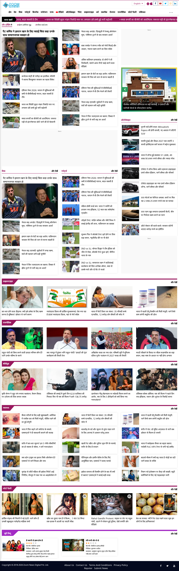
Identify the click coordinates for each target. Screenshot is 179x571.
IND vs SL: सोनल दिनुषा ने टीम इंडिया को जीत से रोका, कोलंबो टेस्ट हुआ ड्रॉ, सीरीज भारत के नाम (98, 252)
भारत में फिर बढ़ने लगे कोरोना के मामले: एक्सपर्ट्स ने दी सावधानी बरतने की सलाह (37, 431)
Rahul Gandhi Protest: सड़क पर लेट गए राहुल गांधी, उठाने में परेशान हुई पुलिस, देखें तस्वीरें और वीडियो (111, 521)
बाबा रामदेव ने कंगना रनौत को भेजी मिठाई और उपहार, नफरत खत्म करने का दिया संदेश (98, 47)
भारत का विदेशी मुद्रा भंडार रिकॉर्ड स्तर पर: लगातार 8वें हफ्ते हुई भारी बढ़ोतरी (53, 19)
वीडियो (61, 12)
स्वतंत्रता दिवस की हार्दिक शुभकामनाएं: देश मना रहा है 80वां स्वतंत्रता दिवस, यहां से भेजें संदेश (66, 313)
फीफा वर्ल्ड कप (41, 24)
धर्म (97, 12)
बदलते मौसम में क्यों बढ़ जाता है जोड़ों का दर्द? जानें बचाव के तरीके (158, 459)
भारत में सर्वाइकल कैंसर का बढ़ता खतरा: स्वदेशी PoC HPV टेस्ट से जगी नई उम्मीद (157, 445)
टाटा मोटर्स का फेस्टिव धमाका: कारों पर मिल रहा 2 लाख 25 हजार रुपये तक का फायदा (158, 199)
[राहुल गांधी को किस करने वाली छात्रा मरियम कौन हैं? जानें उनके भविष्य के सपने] (22, 337)
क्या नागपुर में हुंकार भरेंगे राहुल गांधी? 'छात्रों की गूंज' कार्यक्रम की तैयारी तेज (67, 354)
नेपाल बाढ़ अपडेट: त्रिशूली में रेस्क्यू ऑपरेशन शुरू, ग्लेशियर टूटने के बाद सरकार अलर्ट (98, 33)
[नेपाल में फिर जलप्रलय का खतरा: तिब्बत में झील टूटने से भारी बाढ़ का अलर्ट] (70, 120)
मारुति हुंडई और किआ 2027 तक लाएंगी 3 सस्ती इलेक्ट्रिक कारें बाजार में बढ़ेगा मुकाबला (158, 142)
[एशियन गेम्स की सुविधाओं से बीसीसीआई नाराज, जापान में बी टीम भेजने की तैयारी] (70, 92)
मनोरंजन (44, 12)
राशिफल (142, 12)
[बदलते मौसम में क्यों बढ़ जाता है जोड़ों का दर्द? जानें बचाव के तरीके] (130, 461)
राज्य (51, 12)
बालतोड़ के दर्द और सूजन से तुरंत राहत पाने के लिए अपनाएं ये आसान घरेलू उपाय (98, 431)
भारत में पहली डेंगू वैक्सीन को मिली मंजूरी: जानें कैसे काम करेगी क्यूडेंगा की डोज (155, 313)
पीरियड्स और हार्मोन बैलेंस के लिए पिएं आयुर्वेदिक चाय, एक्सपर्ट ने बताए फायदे (96, 459)
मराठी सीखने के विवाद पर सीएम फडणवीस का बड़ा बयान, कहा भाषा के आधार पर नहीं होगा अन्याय (155, 354)
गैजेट (80, 12)
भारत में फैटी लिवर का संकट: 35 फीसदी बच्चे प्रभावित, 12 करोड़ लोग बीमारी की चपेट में (108, 313)
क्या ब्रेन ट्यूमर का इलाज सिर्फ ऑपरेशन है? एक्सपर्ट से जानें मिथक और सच (38, 459)
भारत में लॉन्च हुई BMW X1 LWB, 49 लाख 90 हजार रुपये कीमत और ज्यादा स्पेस (157, 157)
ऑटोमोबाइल (70, 12)
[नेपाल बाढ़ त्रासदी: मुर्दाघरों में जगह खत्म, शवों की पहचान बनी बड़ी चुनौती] (70, 106)
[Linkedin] (175, 3)
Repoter (88, 568)
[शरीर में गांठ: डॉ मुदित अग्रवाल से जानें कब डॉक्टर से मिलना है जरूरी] (130, 433)
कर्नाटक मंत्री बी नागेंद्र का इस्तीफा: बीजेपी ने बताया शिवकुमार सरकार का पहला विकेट (38, 78)
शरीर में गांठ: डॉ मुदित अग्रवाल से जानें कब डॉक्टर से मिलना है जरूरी (157, 431)
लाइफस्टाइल (89, 12)
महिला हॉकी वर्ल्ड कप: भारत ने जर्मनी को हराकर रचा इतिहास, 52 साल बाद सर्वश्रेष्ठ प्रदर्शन (97, 209)
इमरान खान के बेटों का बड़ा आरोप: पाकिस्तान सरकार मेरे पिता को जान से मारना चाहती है (98, 75)
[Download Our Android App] (148, 3)
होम (10, 12)
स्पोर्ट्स (27, 12)
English (137, 3)
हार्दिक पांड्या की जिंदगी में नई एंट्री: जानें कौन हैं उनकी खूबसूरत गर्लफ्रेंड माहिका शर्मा (20, 520)
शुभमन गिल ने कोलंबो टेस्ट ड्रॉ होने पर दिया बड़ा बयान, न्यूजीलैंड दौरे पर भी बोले (98, 236)
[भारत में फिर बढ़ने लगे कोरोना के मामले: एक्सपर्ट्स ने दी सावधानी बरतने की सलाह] (11, 433)
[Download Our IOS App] (151, 3)
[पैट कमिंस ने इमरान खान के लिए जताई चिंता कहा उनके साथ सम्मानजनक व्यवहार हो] (30, 54)
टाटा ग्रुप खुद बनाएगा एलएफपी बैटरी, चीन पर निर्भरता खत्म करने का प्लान (157, 213)
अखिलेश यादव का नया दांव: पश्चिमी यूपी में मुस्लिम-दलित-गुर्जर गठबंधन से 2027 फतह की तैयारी (110, 354)
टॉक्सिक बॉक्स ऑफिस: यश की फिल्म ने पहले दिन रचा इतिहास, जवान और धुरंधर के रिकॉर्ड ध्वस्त (155, 395)
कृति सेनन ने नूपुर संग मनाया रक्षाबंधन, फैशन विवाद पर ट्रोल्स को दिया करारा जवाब (21, 395)
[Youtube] (160, 3)
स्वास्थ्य (6, 407)
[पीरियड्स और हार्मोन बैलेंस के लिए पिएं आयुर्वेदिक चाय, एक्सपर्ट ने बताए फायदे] (70, 461)
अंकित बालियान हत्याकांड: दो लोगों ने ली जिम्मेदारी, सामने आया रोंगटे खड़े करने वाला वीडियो (97, 63)
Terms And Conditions (100, 565)
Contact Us (81, 565)
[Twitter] (165, 3)
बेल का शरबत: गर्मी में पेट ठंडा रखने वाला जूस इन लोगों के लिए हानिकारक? (155, 520)
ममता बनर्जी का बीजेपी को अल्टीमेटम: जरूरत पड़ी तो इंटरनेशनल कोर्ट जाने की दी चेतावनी (132, 19)
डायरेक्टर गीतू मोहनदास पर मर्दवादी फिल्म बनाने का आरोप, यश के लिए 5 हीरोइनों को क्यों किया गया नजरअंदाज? (110, 396)
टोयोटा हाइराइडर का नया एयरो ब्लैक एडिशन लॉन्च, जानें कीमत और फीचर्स (158, 185)
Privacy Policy (121, 565)
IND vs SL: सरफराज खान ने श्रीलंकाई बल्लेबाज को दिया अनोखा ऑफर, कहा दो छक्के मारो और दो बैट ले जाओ (97, 266)
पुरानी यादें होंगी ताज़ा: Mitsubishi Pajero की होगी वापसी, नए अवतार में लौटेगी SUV (158, 130)
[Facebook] (155, 3)
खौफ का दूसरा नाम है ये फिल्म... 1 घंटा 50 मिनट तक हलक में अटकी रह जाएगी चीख (65, 520)
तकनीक (104, 12)
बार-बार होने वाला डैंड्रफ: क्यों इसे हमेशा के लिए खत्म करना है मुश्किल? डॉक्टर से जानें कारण (22, 313)
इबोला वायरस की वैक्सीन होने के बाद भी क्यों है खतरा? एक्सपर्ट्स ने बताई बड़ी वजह (98, 473)
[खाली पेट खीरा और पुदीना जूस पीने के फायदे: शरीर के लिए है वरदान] (70, 447)
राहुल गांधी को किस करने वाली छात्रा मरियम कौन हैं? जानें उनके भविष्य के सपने (22, 354)
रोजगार (112, 12)
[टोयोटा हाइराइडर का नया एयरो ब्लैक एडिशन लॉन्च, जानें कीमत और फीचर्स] (130, 187)
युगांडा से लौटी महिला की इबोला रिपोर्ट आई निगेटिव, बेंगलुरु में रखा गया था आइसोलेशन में (39, 473)
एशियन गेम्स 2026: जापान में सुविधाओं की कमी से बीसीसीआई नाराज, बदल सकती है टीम (38, 93)
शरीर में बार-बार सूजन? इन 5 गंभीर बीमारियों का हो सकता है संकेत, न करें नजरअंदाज (39, 445)
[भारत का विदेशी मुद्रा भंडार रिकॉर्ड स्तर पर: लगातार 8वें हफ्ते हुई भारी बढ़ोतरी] (11, 108)
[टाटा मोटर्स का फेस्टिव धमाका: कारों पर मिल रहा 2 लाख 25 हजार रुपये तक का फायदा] (130, 201)
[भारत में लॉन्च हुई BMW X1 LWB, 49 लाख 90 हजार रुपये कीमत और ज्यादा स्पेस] (130, 159)
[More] (171, 11)
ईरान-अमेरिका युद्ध (24, 24)
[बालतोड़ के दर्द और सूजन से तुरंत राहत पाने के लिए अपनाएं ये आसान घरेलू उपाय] (70, 433)
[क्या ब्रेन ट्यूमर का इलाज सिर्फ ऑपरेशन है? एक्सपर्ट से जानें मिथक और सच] (11, 461)
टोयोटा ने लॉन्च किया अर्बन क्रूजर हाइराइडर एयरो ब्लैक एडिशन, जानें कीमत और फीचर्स (158, 171)
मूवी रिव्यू (7, 533)
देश (15, 12)
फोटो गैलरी (132, 12)
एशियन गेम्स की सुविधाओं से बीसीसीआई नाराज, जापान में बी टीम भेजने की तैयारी (96, 89)
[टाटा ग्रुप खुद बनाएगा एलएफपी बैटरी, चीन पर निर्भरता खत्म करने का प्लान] (130, 215)
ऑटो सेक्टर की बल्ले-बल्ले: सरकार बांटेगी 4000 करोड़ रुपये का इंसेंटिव (157, 227)
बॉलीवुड (6, 363)
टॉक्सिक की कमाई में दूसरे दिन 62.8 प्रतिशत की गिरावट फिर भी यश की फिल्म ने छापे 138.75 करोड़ (66, 395)
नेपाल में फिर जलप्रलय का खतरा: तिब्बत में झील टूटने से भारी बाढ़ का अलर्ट (98, 118)
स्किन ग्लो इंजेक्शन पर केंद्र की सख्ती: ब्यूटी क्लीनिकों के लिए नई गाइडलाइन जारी (158, 473)
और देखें (55, 171)
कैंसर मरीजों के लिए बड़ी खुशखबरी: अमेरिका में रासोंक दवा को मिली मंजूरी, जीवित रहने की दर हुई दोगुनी (39, 418)
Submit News (101, 568)
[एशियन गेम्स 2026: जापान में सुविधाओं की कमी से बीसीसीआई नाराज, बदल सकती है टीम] (11, 94)
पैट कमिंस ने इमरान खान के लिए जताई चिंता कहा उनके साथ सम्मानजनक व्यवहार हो (29, 33)
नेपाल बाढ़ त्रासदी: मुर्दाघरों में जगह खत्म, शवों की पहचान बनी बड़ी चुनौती (97, 104)
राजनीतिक (122, 12)
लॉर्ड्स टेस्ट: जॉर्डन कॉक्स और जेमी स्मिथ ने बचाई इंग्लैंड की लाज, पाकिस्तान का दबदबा (98, 222)
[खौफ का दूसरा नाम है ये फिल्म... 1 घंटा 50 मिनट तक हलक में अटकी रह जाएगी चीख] (67, 503)
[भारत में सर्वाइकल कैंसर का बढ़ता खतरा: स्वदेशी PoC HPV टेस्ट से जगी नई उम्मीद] (130, 447)
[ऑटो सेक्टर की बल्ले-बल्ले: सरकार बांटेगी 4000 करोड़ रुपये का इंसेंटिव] (130, 229)
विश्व (20, 12)
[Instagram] (171, 3)
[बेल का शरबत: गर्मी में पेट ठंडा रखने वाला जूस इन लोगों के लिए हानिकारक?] (156, 503)
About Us (69, 565)
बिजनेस (35, 12)
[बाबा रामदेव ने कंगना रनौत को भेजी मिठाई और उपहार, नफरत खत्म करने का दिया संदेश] (70, 49)
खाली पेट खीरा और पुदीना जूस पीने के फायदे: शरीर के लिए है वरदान (98, 445)
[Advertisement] (60, 149)
